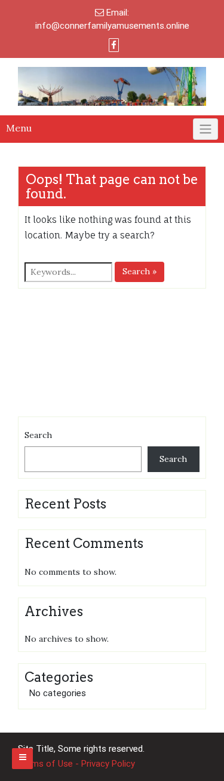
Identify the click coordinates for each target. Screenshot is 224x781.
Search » (139, 271)
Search (38, 435)
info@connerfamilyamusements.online (112, 25)
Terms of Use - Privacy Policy (76, 763)
